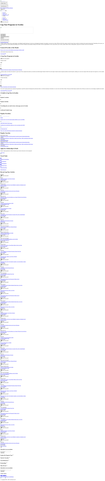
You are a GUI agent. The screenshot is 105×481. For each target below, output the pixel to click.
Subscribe (2, 452)
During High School (29, 138)
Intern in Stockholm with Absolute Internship (8, 86)
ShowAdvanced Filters (5, 36)
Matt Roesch (2, 221)
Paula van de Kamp (3, 246)
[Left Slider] (1, 174)
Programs (4, 42)
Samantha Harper (3, 179)
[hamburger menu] (6, 10)
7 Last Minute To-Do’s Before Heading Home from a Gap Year (11, 285)
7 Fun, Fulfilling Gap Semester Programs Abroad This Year (10, 251)
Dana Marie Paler (3, 198)
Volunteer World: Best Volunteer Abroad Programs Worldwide (11, 69)
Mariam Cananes (3, 185)
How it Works (2, 7)
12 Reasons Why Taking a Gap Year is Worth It (8, 256)
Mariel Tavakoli (3, 409)
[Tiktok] (6, 475)
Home (4, 12)
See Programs (3, 34)
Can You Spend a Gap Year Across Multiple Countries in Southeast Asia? (13, 184)
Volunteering (2, 136)
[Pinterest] (4, 475)
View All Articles (3, 446)
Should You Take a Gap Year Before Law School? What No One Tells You (13, 197)
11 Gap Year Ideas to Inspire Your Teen (7, 408)
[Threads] (1, 475)
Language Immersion (22, 136)
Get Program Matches (9, 7)
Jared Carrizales (3, 227)
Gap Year (4, 13)
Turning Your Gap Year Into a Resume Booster (8, 226)
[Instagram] (2, 475)
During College (9, 138)
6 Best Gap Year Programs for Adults (6, 233)
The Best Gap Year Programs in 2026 (6, 203)
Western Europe (5, 14)
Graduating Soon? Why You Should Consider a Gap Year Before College (13, 261)
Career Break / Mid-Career (21, 138)
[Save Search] (1, 22)
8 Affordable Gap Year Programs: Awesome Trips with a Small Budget (12, 214)
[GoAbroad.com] (2, 0)
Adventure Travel (8, 136)
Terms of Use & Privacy (4, 476)
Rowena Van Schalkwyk (4, 240)
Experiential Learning (14, 136)
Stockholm (2, 140)
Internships (28, 136)
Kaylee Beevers (3, 280)
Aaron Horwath (3, 215)
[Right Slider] (3, 174)
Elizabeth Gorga (3, 209)
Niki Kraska (2, 262)
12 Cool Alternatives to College (5, 208)
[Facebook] (0, 475)
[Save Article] (1, 175)
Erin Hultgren (2, 326)
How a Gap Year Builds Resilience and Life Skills (9, 239)
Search (1, 42)
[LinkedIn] (5, 475)
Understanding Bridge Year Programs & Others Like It (9, 279)
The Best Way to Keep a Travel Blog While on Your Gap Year (11, 245)
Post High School (3, 138)
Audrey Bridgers (3, 252)
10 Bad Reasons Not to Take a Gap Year (7, 290)
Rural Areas (6, 140)
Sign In (2, 9)
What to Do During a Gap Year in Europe (7, 178)
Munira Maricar (3, 257)
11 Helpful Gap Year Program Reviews (7, 267)
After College (14, 138)
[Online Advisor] (1, 447)
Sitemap (12, 476)
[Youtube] (3, 475)
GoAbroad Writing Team (4, 204)
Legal (10, 476)
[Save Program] (1, 58)
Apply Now (2, 152)
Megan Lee (2, 291)
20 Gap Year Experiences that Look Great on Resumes (9, 191)
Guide (7, 42)
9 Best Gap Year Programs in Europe (6, 220)
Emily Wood (2, 268)
